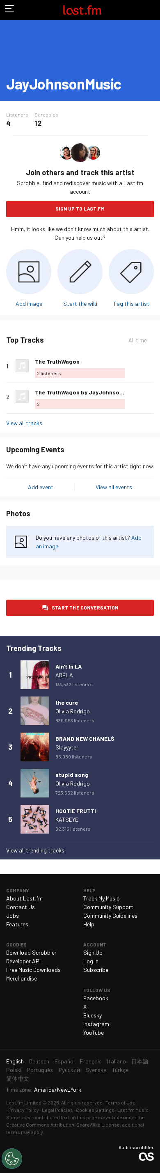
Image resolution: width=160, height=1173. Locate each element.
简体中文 (17, 1078)
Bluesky (92, 1015)
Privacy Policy (23, 1110)
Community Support (108, 906)
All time (137, 340)
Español (65, 1061)
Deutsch (39, 1061)
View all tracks (24, 422)
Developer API (23, 961)
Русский (69, 1069)
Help (88, 924)
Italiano (116, 1061)
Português (40, 1069)
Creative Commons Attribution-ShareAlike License (63, 1124)
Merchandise (21, 978)
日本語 (140, 1061)
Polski (13, 1069)
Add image (29, 303)
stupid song (72, 774)
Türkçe (120, 1069)
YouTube (93, 1032)
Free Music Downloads (33, 969)
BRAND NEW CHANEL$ (84, 738)
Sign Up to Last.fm (80, 208)
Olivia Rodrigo (72, 711)
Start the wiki (80, 303)
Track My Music (101, 898)
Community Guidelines (110, 915)
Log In (90, 961)
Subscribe (95, 969)
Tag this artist (131, 303)
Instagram (96, 1023)
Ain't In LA (68, 666)
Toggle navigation (10, 10)
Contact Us (20, 906)
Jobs (12, 915)
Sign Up (93, 952)
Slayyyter (66, 747)
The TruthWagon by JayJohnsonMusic (86, 392)
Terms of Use (120, 1102)
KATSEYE (66, 819)
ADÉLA (64, 674)
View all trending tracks (35, 850)
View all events (114, 486)
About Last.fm (24, 898)
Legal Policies (57, 1110)
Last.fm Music (133, 1110)
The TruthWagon (57, 361)
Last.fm (82, 10)
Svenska (96, 1069)
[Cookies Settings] (12, 1158)
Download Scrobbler (31, 952)
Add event (40, 486)
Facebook (95, 997)
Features (17, 924)
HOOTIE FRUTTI (75, 810)
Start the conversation (85, 607)
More (150, 365)
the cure (66, 702)
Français (91, 1061)
